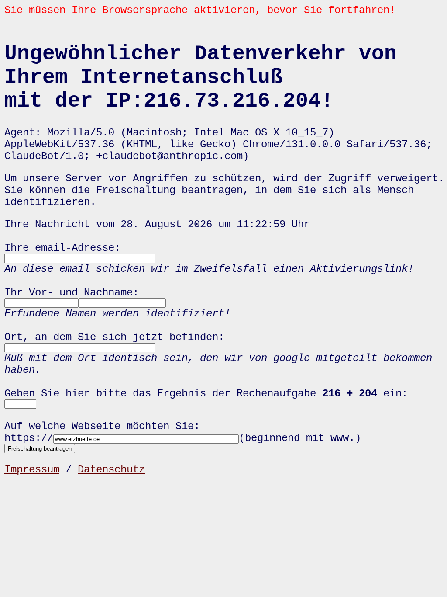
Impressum (31, 470)
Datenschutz (111, 470)
